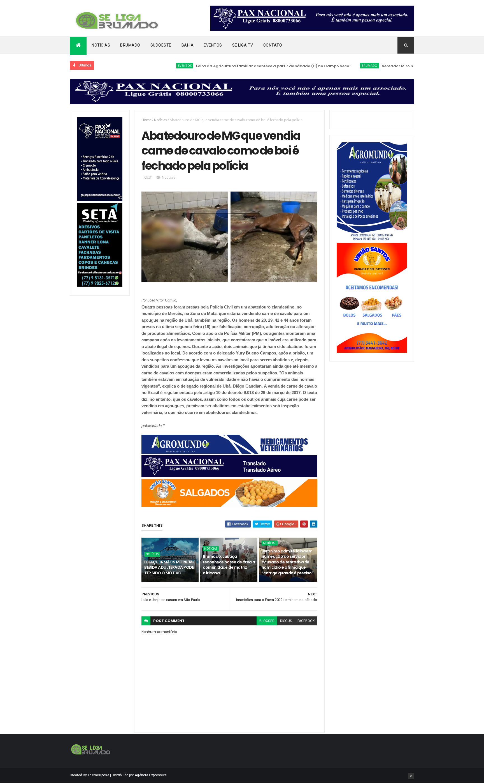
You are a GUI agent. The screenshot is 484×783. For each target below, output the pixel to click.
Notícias (101, 45)
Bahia (188, 45)
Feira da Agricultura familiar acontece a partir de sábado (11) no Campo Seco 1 (249, 66)
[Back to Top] (411, 776)
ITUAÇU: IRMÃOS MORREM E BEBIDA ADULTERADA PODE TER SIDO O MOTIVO (169, 567)
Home (146, 120)
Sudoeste (160, 45)
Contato (272, 45)
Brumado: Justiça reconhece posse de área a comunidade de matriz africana (229, 565)
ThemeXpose (98, 775)
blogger (266, 621)
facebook (306, 621)
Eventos (213, 45)
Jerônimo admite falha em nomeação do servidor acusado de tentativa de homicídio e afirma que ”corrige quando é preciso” (287, 562)
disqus (286, 621)
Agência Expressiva (151, 775)
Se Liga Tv (242, 45)
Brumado (130, 45)
